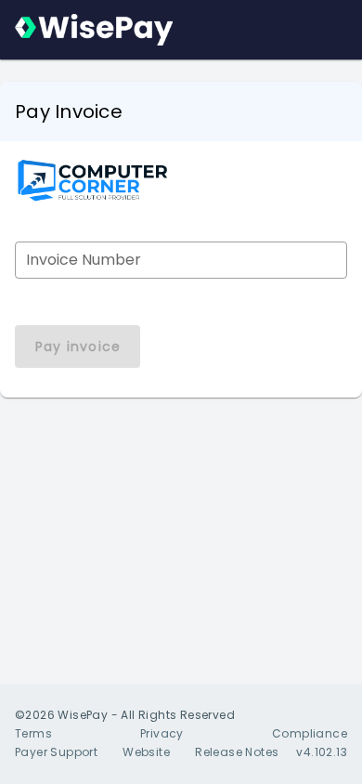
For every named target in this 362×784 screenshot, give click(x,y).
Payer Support (56, 752)
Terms (33, 733)
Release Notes (236, 752)
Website (146, 752)
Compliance (309, 733)
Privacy (162, 733)
